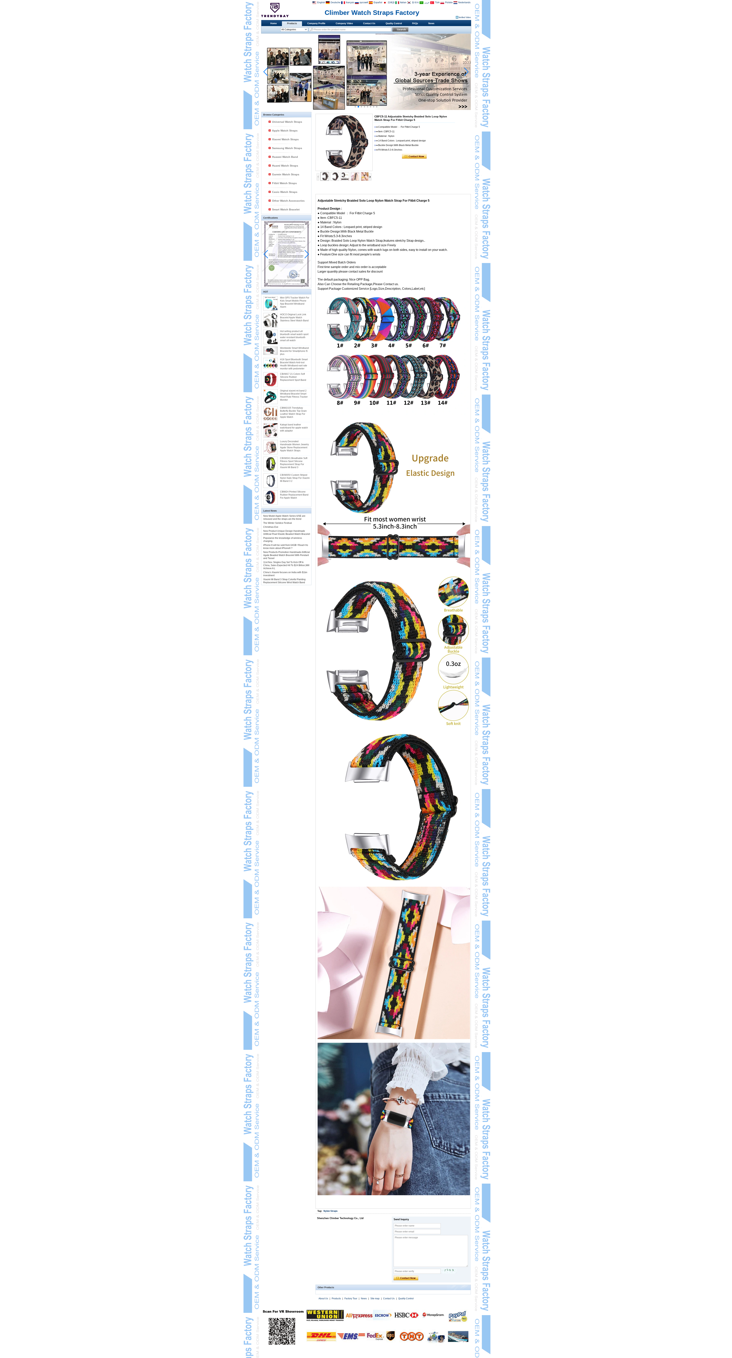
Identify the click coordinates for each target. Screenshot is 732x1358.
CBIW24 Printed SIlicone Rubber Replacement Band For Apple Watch (294, 494)
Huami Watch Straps (285, 165)
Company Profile (316, 23)
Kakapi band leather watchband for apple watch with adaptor (294, 427)
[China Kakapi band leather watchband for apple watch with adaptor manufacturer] (270, 430)
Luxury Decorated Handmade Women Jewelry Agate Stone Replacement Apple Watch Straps (294, 446)
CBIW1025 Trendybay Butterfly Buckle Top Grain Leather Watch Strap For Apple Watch (293, 412)
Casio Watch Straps (284, 191)
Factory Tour (350, 1298)
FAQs (415, 23)
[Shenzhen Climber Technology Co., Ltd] (275, 10)
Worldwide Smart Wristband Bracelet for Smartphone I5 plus (294, 351)
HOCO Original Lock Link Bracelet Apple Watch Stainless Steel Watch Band (294, 317)
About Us (323, 1298)
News (431, 23)
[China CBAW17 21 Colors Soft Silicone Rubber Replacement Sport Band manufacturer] (270, 379)
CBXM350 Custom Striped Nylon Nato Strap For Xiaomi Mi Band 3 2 (295, 478)
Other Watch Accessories (288, 200)
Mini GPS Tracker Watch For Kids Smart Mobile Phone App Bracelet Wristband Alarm (294, 302)
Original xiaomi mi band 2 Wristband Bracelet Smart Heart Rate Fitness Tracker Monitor (294, 395)
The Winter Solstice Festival (277, 523)
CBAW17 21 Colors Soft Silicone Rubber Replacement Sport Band (293, 377)
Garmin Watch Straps (285, 174)
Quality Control (394, 23)
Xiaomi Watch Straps (285, 139)
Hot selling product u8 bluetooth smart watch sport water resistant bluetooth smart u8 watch (294, 336)
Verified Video (464, 17)
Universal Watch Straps (287, 121)
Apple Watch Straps (285, 130)
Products (292, 23)
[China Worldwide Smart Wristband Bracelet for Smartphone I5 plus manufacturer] (270, 351)
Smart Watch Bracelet (286, 209)
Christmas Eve (270, 527)
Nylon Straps (330, 1211)
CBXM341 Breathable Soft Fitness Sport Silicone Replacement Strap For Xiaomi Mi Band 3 (293, 463)
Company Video (344, 23)
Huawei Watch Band (285, 156)
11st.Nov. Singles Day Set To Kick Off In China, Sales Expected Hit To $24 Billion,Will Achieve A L (286, 565)
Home (273, 23)
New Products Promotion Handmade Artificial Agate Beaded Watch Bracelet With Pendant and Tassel (286, 555)
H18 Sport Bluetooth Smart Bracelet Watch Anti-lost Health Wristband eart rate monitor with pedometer (294, 364)
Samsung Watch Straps (287, 148)
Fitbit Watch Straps (284, 183)
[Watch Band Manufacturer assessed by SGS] (366, 109)
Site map (375, 1298)
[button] (355, 106)
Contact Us (369, 23)
